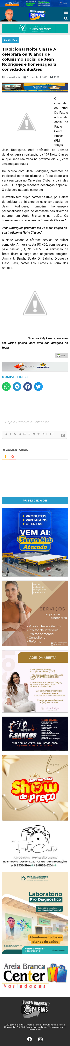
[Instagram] (40, 1039)
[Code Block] (38, 434)
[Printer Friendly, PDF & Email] (61, 355)
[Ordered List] (24, 434)
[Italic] (10, 434)
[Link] (43, 434)
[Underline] (15, 434)
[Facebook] (30, 1039)
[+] (52, 433)
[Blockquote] (33, 434)
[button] (66, 12)
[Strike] (19, 434)
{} (47, 433)
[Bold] (5, 434)
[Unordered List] (29, 434)
